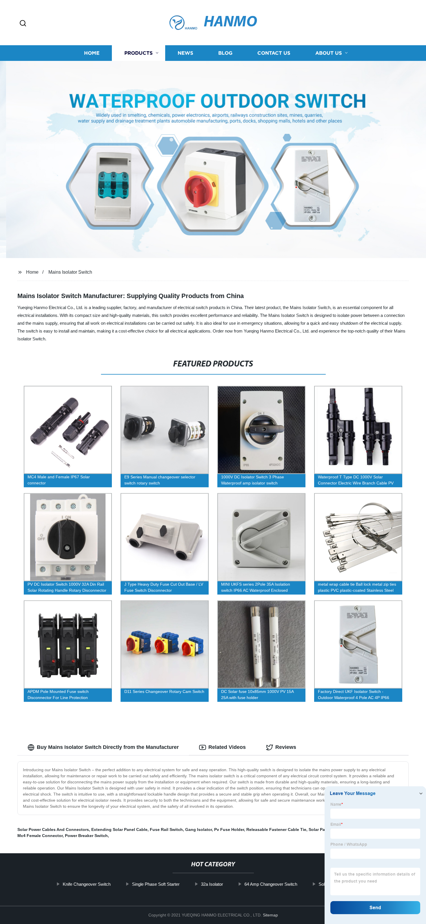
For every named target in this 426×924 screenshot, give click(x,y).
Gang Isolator (198, 829)
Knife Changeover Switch (86, 884)
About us (328, 53)
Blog (225, 53)
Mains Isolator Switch (70, 272)
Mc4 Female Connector (40, 835)
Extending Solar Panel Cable (119, 829)
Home (91, 53)
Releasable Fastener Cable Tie (276, 829)
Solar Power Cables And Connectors (53, 829)
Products (138, 53)
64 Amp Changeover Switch (270, 884)
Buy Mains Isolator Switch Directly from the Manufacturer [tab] (108, 747)
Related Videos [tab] (227, 747)
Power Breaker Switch (86, 835)
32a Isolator (212, 884)
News (185, 53)
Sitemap (270, 915)
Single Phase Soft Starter (155, 884)
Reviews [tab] (285, 747)
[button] (22, 23)
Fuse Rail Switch (166, 829)
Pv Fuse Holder (229, 829)
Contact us (273, 53)
